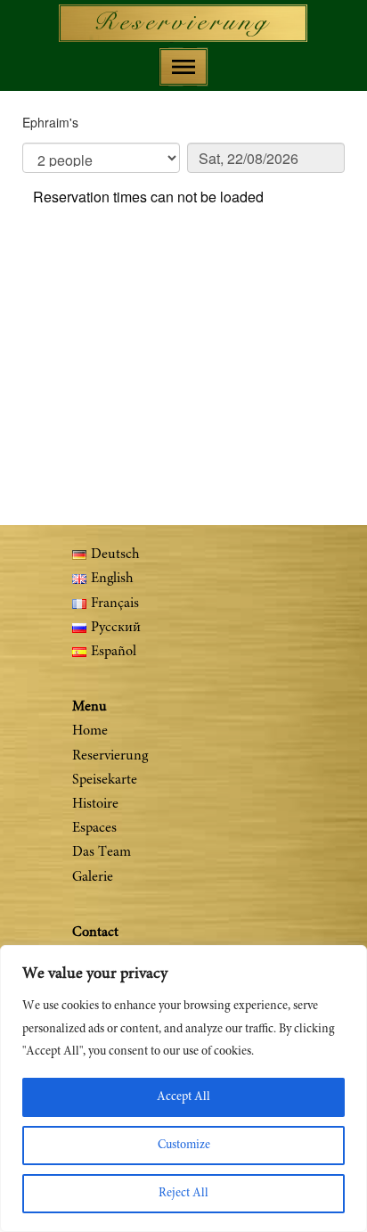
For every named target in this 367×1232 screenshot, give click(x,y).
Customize (184, 1145)
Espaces (94, 828)
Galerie (92, 877)
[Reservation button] (183, 23)
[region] (183, 1088)
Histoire (95, 804)
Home (90, 731)
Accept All (183, 1097)
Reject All (183, 1193)
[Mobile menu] (183, 66)
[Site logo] (183, 23)
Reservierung (110, 756)
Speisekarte (104, 780)
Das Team (101, 852)
